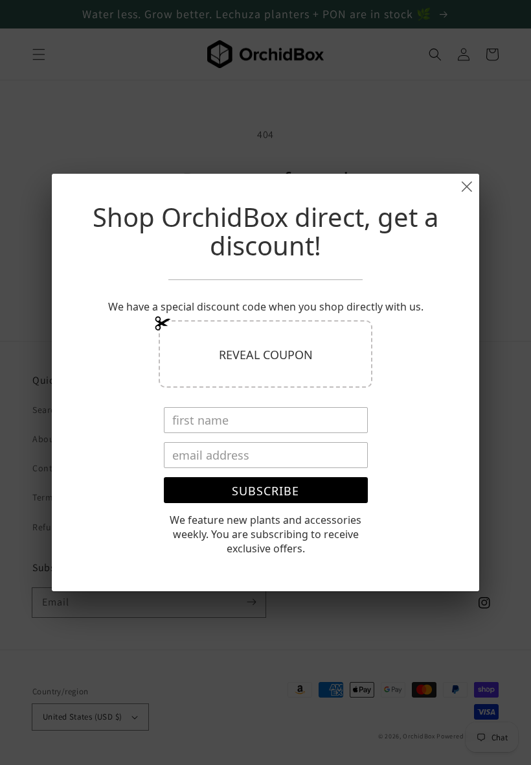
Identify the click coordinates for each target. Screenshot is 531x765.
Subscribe (265, 491)
